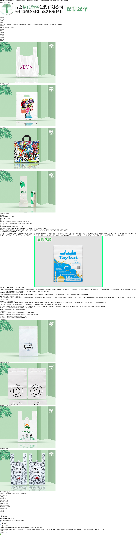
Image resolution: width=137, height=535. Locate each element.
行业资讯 (7, 27)
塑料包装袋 (23, 493)
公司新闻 (2, 27)
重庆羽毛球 (8, 493)
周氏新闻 (2, 26)
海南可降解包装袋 (28, 24)
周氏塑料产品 (3, 498)
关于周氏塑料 (3, 495)
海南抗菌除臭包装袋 (38, 24)
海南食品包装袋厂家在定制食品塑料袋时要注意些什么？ (18, 307)
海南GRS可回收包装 (49, 24)
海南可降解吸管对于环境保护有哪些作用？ (10, 317)
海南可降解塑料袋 (22, 1)
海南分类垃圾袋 (4, 24)
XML (41, 527)
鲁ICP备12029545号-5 (10, 531)
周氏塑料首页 (3, 17)
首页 (1, 223)
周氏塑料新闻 (3, 508)
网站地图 (37, 527)
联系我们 (2, 32)
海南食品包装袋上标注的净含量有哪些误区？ (15, 309)
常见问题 (12, 27)
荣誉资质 (2, 29)
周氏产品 (2, 22)
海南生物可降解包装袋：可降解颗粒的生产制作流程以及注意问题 (16, 314)
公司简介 (2, 21)
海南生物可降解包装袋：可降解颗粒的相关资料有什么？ (14, 312)
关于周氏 (2, 19)
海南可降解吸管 (58, 24)
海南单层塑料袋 (12, 24)
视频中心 (2, 31)
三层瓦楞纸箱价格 (16, 493)
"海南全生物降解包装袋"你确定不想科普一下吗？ (21, 223)
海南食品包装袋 (20, 24)
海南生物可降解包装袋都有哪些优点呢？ (10, 316)
